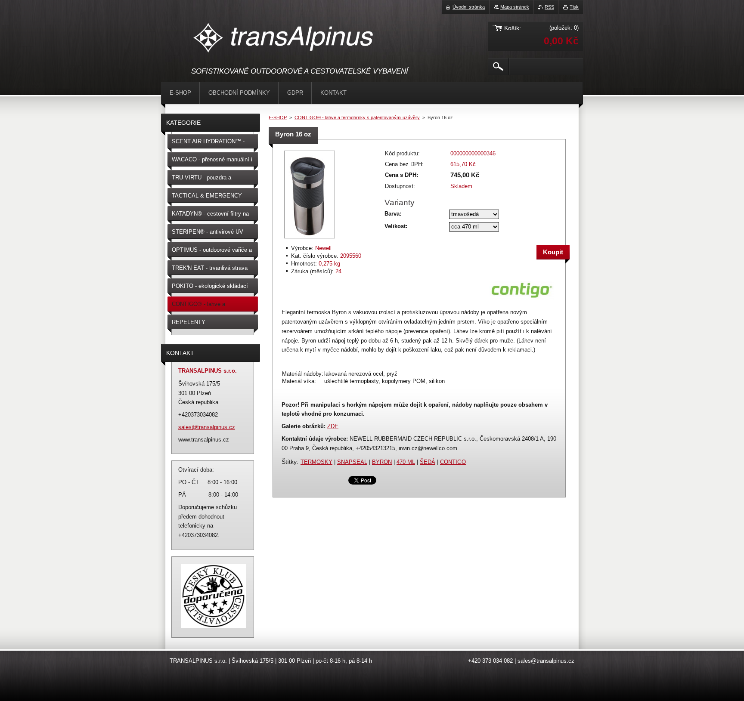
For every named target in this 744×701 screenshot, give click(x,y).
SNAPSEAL (352, 462)
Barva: (392, 213)
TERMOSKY (316, 462)
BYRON (382, 462)
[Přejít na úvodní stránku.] (284, 39)
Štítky (289, 461)
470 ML (406, 462)
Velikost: (395, 226)
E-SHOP (278, 117)
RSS (549, 6)
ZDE (332, 426)
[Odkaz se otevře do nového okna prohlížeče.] (310, 239)
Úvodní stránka (469, 6)
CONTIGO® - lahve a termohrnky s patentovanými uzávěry (357, 117)
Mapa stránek (514, 6)
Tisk (574, 6)
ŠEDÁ (427, 462)
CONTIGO (453, 462)
